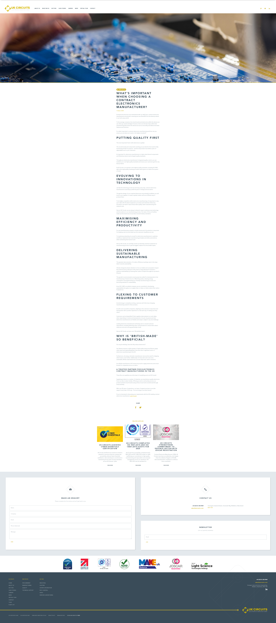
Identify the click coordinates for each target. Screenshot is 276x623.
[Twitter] (140, 407)
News (76, 8)
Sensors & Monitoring (46, 595)
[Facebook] (136, 407)
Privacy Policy (51, 615)
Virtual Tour (84, 8)
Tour (10, 602)
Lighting (42, 585)
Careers (70, 8)
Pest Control (44, 590)
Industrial (43, 583)
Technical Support (28, 590)
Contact (92, 8)
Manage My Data (61, 615)
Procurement (26, 583)
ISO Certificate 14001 (13, 615)
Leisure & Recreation (46, 587)
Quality (24, 587)
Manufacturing (26, 585)
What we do (45, 8)
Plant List (12, 604)
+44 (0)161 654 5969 (197, 505)
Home (10, 583)
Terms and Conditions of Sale (39, 615)
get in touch (133, 396)
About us (37, 8)
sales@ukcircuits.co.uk (197, 508)
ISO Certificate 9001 (25, 615)
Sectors (53, 8)
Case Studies (62, 8)
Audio (41, 592)
